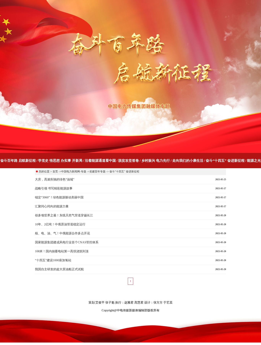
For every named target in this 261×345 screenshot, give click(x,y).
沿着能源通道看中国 (100, 160)
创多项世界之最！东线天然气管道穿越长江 (64, 215)
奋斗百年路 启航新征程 (18, 160)
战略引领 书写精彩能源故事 (53, 188)
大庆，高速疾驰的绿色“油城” (54, 179)
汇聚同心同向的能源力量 (52, 206)
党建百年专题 (97, 171)
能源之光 (254, 160)
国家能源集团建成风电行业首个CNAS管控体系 (66, 242)
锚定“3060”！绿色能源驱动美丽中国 (59, 197)
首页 (55, 171)
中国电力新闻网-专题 (73, 171)
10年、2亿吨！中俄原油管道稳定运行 (60, 224)
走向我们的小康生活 (187, 160)
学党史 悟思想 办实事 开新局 (60, 160)
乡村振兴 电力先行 (155, 160)
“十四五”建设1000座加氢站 (53, 260)
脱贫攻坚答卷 (128, 160)
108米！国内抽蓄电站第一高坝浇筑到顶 (61, 251)
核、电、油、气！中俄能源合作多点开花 (62, 233)
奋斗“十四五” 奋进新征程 (225, 160)
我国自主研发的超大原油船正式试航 (59, 269)
